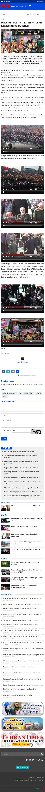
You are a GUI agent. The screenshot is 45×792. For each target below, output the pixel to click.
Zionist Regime (28, 393)
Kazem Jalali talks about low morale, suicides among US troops (23, 655)
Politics (4, 14)
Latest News (7, 595)
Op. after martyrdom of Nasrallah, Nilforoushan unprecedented (22, 384)
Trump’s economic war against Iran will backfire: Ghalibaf (21, 630)
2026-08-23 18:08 (9, 669)
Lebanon (38, 393)
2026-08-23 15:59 (38, 685)
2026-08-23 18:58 (9, 663)
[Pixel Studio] (42, 789)
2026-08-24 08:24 (9, 610)
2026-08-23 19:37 (9, 656)
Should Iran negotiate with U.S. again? (25, 526)
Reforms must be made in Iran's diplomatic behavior (22, 478)
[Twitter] (33, 760)
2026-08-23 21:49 (9, 638)
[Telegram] (26, 760)
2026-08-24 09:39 (9, 600)
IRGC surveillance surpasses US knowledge (19, 451)
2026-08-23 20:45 (9, 650)
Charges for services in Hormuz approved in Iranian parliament (23, 661)
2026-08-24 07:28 (9, 616)
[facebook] (36, 760)
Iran (20, 393)
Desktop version (22, 767)
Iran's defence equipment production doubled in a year (23, 492)
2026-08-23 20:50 (15, 644)
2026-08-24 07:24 (38, 620)
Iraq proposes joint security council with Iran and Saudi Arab (22, 598)
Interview (5, 502)
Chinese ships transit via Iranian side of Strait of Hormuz (21, 636)
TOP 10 (6, 448)
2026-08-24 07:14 (9, 626)
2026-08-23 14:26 (9, 691)
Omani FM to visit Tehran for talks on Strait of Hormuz (20, 608)
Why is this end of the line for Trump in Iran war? (21, 488)
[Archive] (42, 760)
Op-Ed (4, 515)
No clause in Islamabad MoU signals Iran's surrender (22, 496)
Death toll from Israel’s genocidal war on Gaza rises (19, 689)
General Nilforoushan (9, 393)
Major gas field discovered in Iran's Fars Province (21, 468)
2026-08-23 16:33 (9, 681)
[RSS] (39, 760)
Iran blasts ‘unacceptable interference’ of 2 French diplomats (22, 679)
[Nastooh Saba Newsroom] (36, 789)
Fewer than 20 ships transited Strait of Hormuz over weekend (22, 614)
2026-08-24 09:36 (38, 604)
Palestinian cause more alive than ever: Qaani (17, 695)
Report (4, 559)
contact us (40, 777)
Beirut (4, 396)
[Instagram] (29, 760)
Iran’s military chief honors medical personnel (17, 685)
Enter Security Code (8, 430)
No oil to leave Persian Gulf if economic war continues (20, 624)
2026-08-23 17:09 (9, 675)
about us (32, 777)
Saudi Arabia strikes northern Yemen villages (17, 620)
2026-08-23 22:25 (9, 632)
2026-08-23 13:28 (9, 697)
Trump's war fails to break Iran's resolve (25, 549)
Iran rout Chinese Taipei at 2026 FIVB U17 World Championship (23, 648)
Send (4, 439)
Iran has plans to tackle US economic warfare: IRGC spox (21, 673)
